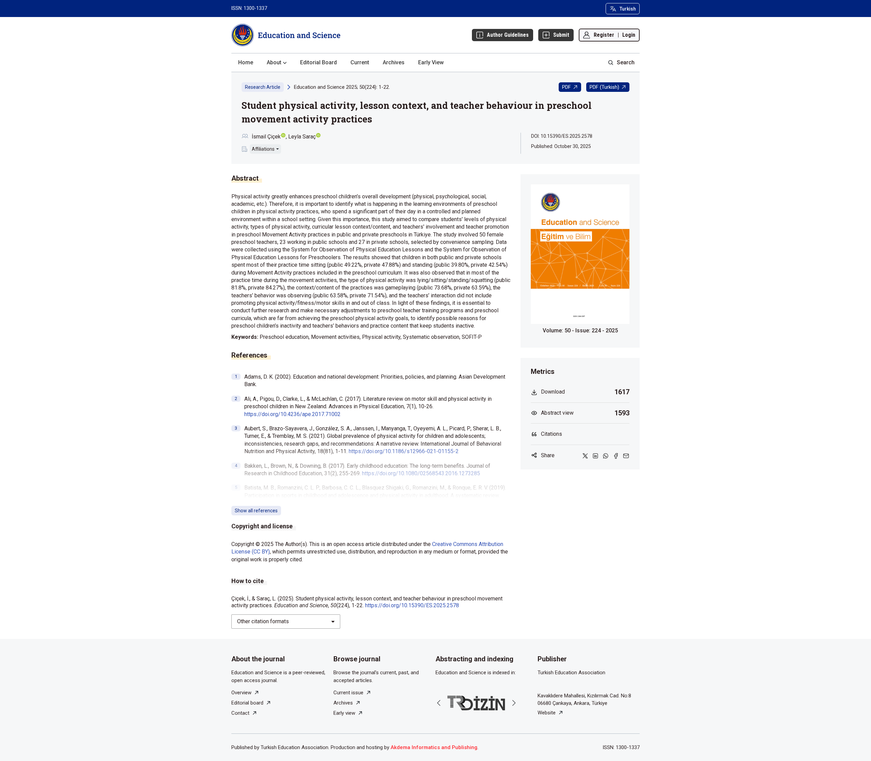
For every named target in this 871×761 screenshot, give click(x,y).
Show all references (256, 510)
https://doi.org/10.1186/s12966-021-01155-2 (404, 451)
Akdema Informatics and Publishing (434, 747)
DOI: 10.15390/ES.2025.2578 (561, 136)
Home (245, 62)
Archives (394, 62)
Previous (439, 703)
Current (359, 62)
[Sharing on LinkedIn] (595, 455)
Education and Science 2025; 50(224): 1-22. (342, 87)
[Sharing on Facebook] (615, 455)
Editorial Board (318, 62)
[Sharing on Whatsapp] (605, 455)
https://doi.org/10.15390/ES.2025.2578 (412, 605)
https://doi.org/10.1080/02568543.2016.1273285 (421, 473)
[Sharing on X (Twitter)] (585, 455)
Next (514, 703)
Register (604, 35)
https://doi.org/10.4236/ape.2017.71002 (292, 414)
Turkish (628, 9)
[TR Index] (476, 703)
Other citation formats (263, 621)
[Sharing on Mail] (626, 455)
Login (628, 35)
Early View (431, 62)
